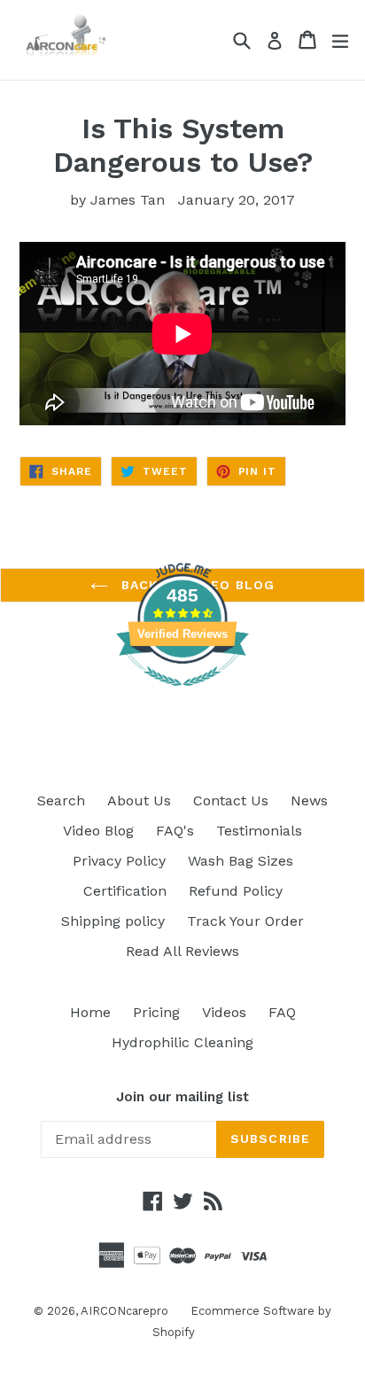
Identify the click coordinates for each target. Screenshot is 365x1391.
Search (61, 800)
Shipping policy (113, 921)
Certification (125, 890)
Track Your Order (245, 921)
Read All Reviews (182, 951)
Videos (224, 1012)
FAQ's (175, 830)
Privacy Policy (119, 860)
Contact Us (230, 800)
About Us (139, 800)
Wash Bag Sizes (240, 860)
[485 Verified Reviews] (182, 695)
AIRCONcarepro (124, 1310)
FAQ (282, 1012)
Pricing (156, 1012)
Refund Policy (236, 890)
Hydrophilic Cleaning (182, 1042)
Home (90, 1012)
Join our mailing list (182, 1097)
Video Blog (98, 830)
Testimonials (259, 830)
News (309, 800)
